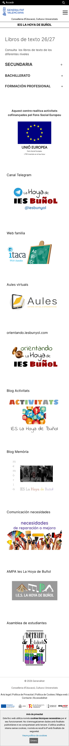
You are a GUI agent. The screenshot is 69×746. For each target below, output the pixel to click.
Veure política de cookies (34, 735)
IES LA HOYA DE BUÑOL (34, 24)
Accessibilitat (40, 698)
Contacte (27, 698)
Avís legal (6, 694)
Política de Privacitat (23, 694)
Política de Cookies (45, 694)
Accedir (10, 2)
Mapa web (61, 694)
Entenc (33, 740)
